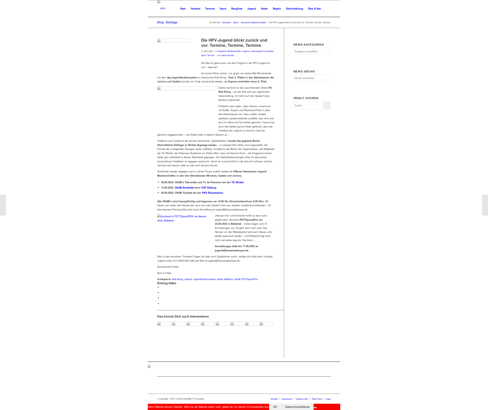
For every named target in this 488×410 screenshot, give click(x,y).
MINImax (228, 279)
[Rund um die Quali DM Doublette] (3, 205)
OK (275, 406)
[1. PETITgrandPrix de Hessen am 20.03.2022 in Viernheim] (223, 329)
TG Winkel (237, 182)
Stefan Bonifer (227, 55)
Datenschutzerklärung (297, 406)
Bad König (177, 279)
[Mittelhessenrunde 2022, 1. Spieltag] (485, 205)
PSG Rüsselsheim (212, 192)
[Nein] (315, 407)
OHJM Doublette (184, 187)
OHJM (237, 279)
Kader (220, 279)
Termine (210, 55)
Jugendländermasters (204, 279)
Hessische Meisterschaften (253, 22)
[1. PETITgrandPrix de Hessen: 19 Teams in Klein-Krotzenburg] (179, 329)
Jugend (246, 51)
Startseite (226, 22)
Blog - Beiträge (167, 22)
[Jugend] (174, 56)
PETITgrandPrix (250, 279)
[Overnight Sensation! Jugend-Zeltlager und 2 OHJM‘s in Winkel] (194, 329)
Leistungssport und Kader (262, 51)
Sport (235, 22)
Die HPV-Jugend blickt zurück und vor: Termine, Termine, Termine (234, 42)
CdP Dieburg (208, 187)
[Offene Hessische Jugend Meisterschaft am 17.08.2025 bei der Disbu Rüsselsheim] (164, 329)
